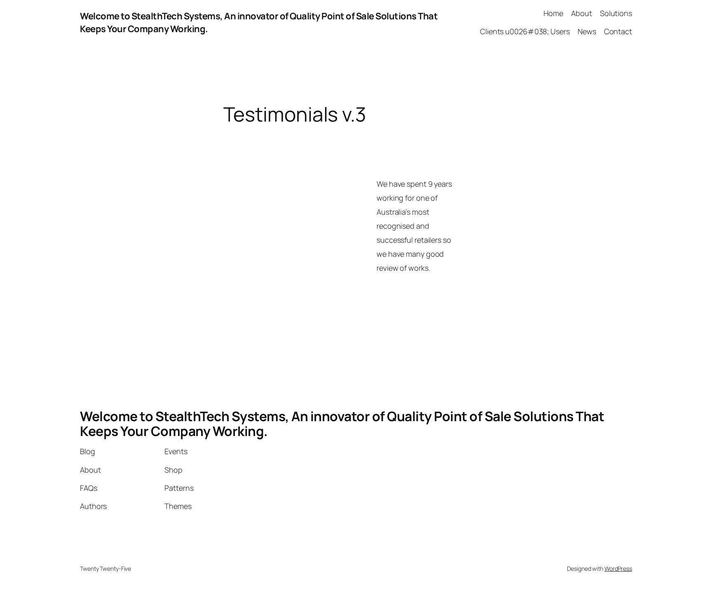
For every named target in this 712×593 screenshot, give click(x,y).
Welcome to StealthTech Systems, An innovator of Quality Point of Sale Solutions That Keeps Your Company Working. (342, 423)
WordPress (618, 568)
